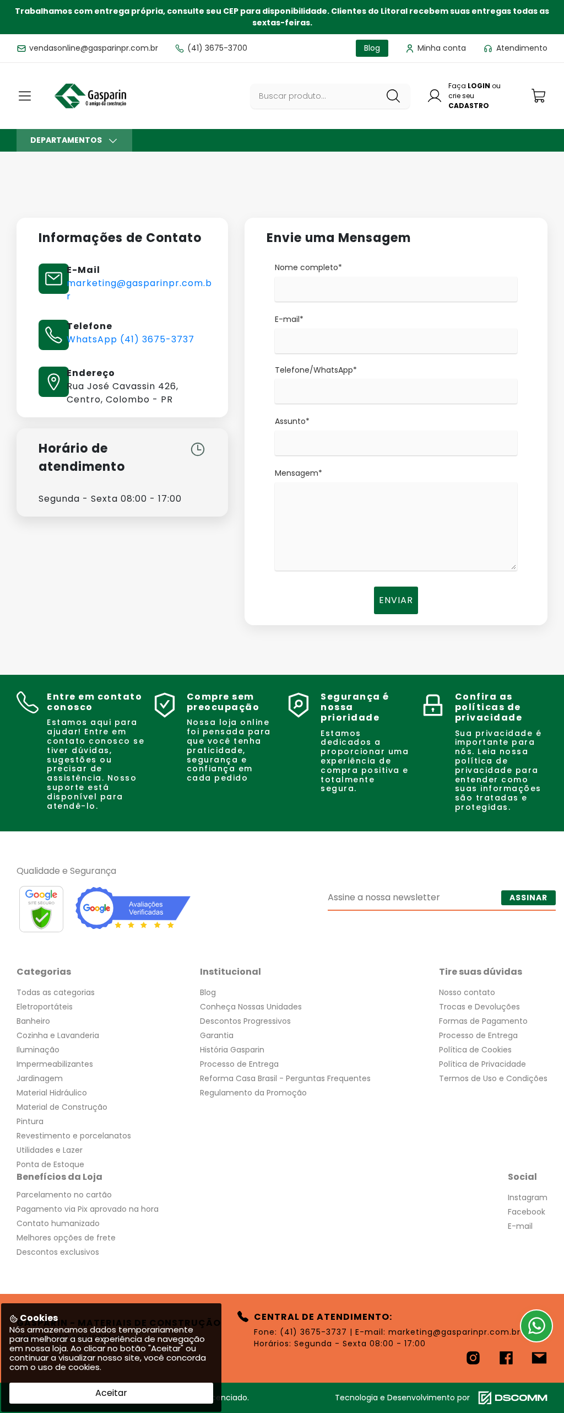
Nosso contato (467, 992)
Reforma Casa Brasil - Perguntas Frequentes (285, 1078)
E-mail (520, 1226)
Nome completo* (308, 267)
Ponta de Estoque (50, 1164)
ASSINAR (528, 897)
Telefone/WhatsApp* (316, 369)
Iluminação (38, 1049)
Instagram (527, 1197)
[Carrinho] (539, 96)
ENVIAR (396, 600)
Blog (208, 992)
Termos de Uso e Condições (493, 1078)
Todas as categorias (56, 992)
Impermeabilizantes (55, 1064)
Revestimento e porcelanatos (74, 1135)
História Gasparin (232, 1049)
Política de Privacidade (482, 1064)
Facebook (526, 1211)
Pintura (30, 1121)
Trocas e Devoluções (479, 1006)
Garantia (217, 1035)
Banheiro (33, 1021)
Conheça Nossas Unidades (251, 1006)
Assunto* (292, 421)
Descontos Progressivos (245, 1021)
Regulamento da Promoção (253, 1092)
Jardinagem (40, 1078)
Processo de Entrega (239, 1064)
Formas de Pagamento (483, 1021)
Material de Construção (62, 1107)
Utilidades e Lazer (50, 1150)
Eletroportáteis (45, 1006)
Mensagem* (298, 473)
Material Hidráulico (52, 1092)
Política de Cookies (475, 1049)
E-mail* (289, 319)
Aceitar (111, 1393)
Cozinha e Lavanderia (58, 1035)
